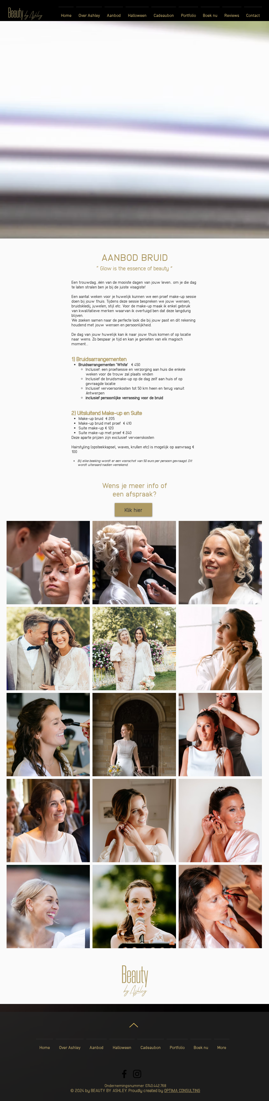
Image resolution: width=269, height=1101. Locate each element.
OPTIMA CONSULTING (182, 1090)
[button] (113, 13)
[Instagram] (137, 1073)
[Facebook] (124, 1073)
